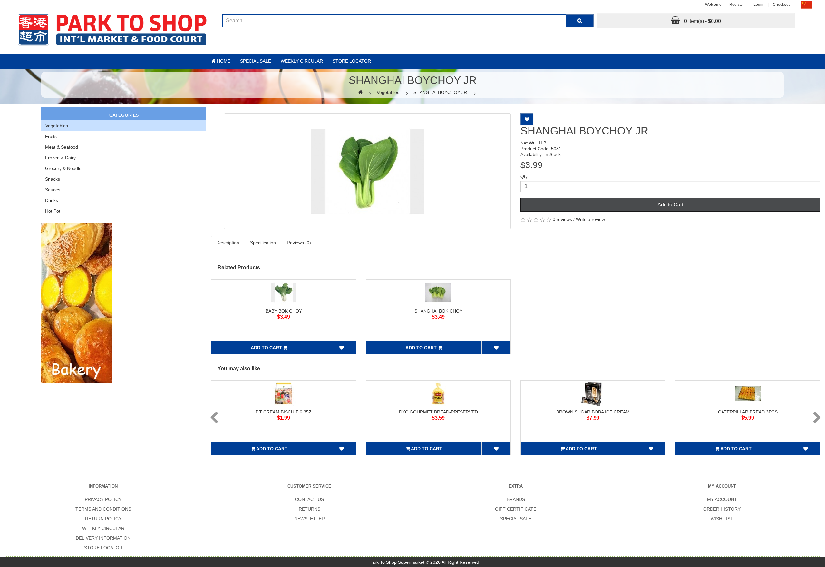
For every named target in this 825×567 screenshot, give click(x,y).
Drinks (51, 200)
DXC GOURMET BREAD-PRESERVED (438, 411)
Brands (516, 499)
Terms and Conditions (103, 509)
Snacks (52, 179)
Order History (722, 509)
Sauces (52, 189)
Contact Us (309, 499)
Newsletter (309, 518)
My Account (722, 499)
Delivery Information (103, 538)
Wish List (722, 518)
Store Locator (352, 61)
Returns (309, 509)
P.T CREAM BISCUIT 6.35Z (284, 411)
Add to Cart (670, 204)
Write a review (590, 219)
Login (758, 4)
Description (227, 242)
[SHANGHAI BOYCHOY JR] (367, 171)
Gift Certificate (515, 509)
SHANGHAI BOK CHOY (438, 310)
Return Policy (103, 518)
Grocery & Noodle (63, 168)
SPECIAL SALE (515, 518)
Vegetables (388, 92)
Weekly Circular (302, 61)
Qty (524, 176)
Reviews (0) (299, 242)
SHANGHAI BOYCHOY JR (440, 92)
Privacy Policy (103, 499)
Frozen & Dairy (60, 157)
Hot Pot (52, 211)
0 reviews (562, 219)
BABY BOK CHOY (284, 310)
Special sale (255, 61)
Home (223, 61)
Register (736, 4)
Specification (263, 242)
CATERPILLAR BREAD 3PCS (748, 411)
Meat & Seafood (61, 147)
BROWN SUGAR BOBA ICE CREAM (593, 411)
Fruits (51, 136)
